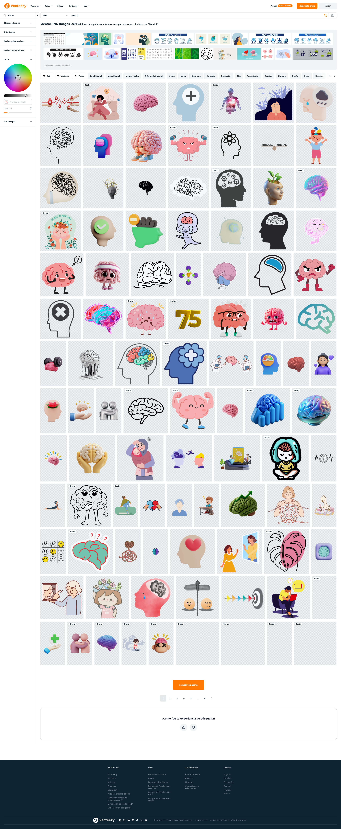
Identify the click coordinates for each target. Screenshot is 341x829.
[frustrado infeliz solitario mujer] (273, 103)
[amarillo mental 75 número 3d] (188, 319)
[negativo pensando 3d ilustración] (146, 231)
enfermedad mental (154, 76)
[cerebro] (90, 551)
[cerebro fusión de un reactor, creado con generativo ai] (90, 363)
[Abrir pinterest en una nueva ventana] (133, 820)
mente (172, 76)
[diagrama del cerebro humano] (137, 363)
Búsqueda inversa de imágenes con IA (117, 798)
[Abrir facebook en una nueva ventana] (120, 820)
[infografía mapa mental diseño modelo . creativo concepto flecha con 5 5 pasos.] (243, 597)
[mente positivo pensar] (103, 231)
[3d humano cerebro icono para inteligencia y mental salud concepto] (230, 410)
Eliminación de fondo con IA (120, 804)
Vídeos (60, 6)
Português (228, 782)
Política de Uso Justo (238, 820)
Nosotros (189, 782)
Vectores (35, 6)
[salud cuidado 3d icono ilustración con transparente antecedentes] (52, 643)
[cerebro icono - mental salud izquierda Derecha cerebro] (155, 551)
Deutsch (227, 786)
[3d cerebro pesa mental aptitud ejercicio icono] (53, 363)
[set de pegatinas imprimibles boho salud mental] (243, 643)
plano (307, 76)
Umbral (8, 108)
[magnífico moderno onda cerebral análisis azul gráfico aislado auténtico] (267, 410)
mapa (183, 76)
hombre (319, 76)
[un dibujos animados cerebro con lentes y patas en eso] (231, 319)
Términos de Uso (201, 820)
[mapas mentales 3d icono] (188, 274)
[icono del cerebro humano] (269, 274)
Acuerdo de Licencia (157, 774)
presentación (253, 76)
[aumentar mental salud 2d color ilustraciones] (103, 103)
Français (227, 790)
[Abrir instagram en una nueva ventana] (124, 820)
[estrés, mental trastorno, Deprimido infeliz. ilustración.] (188, 188)
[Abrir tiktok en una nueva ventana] (137, 820)
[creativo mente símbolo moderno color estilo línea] (60, 145)
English (227, 774)
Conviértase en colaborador (192, 787)
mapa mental (114, 76)
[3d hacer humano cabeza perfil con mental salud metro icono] (268, 363)
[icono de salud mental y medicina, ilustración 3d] (103, 145)
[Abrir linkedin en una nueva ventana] (129, 820)
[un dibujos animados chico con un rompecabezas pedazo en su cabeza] (316, 145)
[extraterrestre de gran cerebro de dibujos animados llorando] (188, 231)
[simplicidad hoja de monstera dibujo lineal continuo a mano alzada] (286, 551)
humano (282, 76)
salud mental (96, 76)
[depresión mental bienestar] (146, 319)
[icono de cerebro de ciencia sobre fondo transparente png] (231, 145)
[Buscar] (325, 15)
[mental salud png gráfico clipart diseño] (285, 458)
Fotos (47, 6)
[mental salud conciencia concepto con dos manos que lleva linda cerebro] (60, 231)
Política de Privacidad (218, 820)
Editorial (73, 6)
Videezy (111, 782)
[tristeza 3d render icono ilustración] (316, 103)
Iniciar (328, 6)
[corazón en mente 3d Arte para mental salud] (192, 551)
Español (227, 778)
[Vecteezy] (15, 6)
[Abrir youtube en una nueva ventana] (146, 820)
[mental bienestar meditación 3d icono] (323, 363)
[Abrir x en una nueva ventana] (141, 820)
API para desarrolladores (119, 794)
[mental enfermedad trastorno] (197, 597)
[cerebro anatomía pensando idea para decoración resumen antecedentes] (103, 319)
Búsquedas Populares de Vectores (159, 787)
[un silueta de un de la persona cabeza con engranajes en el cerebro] (231, 188)
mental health (132, 76)
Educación (112, 790)
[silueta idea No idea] (273, 231)
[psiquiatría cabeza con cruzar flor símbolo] (184, 363)
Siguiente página (188, 684)
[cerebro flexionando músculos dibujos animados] (192, 410)
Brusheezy (112, 774)
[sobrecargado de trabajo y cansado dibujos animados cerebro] (146, 145)
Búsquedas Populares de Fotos (159, 793)
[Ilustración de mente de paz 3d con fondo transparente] (231, 231)
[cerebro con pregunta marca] (61, 274)
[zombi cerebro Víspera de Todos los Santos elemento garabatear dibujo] (152, 274)
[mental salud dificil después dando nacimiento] (140, 458)
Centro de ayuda (192, 774)
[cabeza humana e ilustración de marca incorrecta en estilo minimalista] (60, 319)
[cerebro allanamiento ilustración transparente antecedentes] (224, 274)
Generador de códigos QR (119, 807)
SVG (49, 76)
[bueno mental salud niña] (107, 597)
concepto (210, 76)
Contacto (189, 778)
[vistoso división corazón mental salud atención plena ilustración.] (152, 505)
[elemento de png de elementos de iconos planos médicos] (188, 103)
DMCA (151, 778)
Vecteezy (112, 778)
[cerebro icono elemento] (316, 319)
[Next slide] (332, 76)
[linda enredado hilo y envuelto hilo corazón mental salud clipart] (128, 551)
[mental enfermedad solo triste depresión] (152, 597)
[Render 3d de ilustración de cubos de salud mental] (197, 643)
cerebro (268, 76)
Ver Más (313, 53)
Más (85, 6)
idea (239, 76)
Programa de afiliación (158, 782)
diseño (295, 76)
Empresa (112, 786)
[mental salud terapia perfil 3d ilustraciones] (53, 410)
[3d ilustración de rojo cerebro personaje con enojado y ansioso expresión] (273, 319)
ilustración (226, 76)
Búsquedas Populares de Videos (159, 799)
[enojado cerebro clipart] (315, 274)
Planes (274, 6)
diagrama (196, 76)
